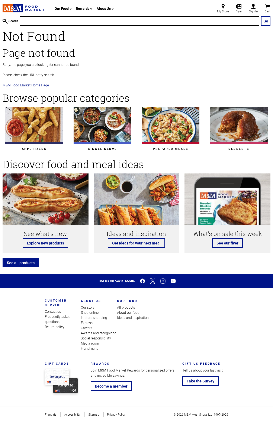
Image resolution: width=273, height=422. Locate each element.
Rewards (83, 8)
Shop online (90, 312)
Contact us (53, 311)
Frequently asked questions (57, 319)
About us (91, 301)
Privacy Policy (116, 414)
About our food (128, 312)
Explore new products (45, 243)
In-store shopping (94, 317)
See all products (21, 262)
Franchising (90, 348)
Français (50, 414)
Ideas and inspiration (133, 317)
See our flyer (227, 243)
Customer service (56, 302)
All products (126, 307)
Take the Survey (200, 381)
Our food (127, 301)
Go (265, 21)
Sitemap (93, 414)
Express (87, 322)
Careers (86, 328)
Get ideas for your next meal (136, 243)
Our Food (62, 8)
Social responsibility (96, 338)
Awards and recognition (98, 333)
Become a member (111, 386)
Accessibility (72, 414)
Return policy (54, 326)
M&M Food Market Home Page (26, 85)
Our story (87, 307)
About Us (104, 8)
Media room (90, 343)
